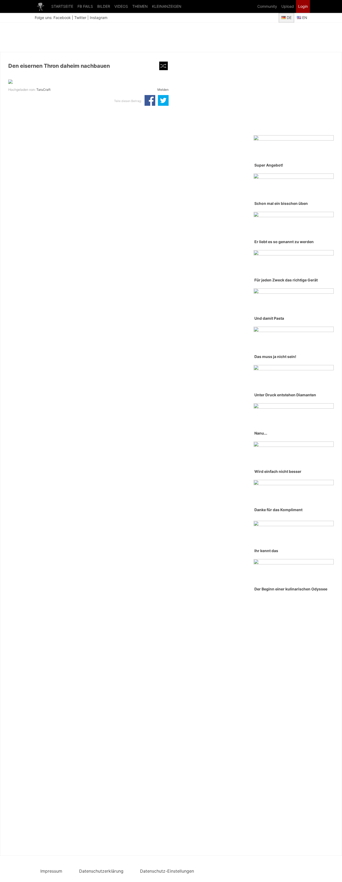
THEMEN (140, 6)
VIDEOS (121, 6)
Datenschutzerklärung (101, 871)
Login (303, 6)
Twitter (80, 17)
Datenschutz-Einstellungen (167, 871)
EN (304, 17)
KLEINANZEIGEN (166, 6)
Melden (163, 90)
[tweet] (163, 101)
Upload (287, 6)
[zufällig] (163, 66)
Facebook (62, 17)
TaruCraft (43, 90)
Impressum (51, 871)
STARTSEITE (62, 6)
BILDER (103, 6)
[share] (150, 101)
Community (267, 6)
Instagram (98, 17)
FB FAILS (85, 6)
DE (289, 17)
